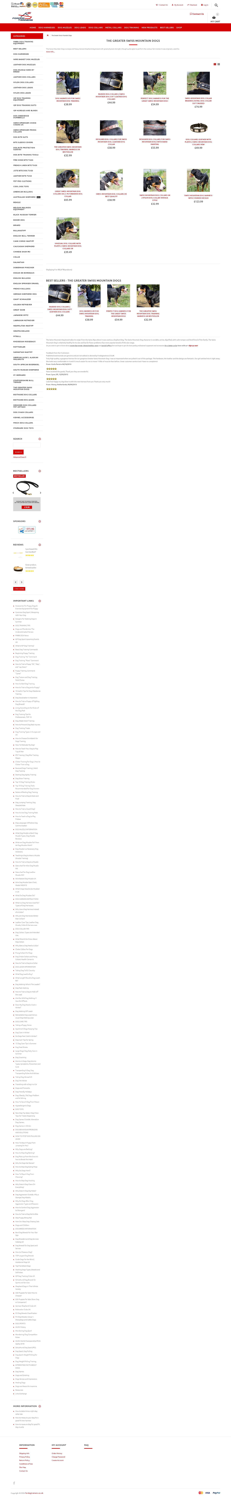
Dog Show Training (22, 778)
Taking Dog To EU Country (25, 970)
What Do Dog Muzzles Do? (25, 895)
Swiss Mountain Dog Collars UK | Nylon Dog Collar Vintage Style (155, 197)
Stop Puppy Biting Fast (23, 1217)
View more (19, 589)
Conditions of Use (26, 1464)
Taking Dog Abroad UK (23, 1077)
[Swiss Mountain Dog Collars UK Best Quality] (111, 179)
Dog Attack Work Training (24, 721)
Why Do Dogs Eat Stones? (24, 1163)
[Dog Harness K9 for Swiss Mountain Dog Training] (67, 83)
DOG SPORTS (20, 1323)
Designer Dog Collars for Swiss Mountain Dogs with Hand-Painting (154, 141)
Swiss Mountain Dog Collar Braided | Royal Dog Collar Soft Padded (198, 100)
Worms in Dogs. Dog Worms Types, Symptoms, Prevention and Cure (27, 1064)
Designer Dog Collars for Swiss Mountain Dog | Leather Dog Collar (111, 141)
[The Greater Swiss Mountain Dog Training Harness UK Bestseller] (67, 131)
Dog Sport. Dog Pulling (23, 1351)
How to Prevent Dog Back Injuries (27, 724)
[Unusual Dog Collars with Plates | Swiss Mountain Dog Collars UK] (67, 228)
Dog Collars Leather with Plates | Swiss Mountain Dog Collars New (198, 142)
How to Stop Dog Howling (25, 1180)
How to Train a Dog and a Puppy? (27, 687)
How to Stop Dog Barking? (25, 1153)
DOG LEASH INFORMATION (25, 967)
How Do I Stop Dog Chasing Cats (27, 1221)
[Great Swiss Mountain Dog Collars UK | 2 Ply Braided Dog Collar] (67, 178)
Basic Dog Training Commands (26, 649)
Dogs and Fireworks (22, 1088)
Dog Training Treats (22, 728)
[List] (219, 64)
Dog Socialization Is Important (26, 697)
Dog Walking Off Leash (24, 1011)
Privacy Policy (24, 1457)
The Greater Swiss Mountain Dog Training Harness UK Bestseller (68, 149)
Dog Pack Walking (22, 988)
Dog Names (19, 1371)
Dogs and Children (22, 1225)
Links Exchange (21, 1393)
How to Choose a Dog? (23, 1252)
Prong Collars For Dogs (23, 953)
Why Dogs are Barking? (23, 1149)
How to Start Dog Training (25, 683)
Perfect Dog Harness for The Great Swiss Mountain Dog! (118, 313)
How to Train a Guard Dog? (25, 809)
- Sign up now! (193, 346)
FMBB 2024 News (22, 635)
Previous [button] (13, 492)
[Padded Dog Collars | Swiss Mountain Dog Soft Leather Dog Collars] (111, 81)
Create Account (58, 1460)
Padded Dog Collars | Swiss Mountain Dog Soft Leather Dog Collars (111, 96)
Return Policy (24, 1460)
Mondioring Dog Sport (23, 1330)
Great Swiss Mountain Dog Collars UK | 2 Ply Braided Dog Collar (68, 193)
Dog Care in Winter (22, 1032)
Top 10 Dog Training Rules (25, 782)
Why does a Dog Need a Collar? (26, 945)
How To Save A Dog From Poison (27, 1102)
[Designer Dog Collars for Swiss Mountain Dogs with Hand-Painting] (154, 127)
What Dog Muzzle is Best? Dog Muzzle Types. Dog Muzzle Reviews (26, 836)
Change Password (58, 1457)
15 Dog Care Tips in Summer (25, 1043)
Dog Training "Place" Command (26, 660)
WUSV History (20, 1327)
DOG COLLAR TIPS (22, 929)
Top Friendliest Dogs (23, 1266)
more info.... (50, 51)
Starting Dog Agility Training (25, 774)
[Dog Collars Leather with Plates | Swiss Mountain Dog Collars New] (198, 128)
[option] (59, 307)
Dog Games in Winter (23, 1126)
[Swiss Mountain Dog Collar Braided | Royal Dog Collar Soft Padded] (198, 83)
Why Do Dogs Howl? (22, 1170)
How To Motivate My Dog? (25, 745)
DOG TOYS (19, 1109)
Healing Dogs (20, 1382)
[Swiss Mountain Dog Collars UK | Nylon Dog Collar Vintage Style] (154, 180)
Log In (206, 5)
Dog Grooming (20, 1057)
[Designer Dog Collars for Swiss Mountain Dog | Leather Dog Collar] (111, 127)
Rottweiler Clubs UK (22, 1309)
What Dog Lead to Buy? (24, 974)
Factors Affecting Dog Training (26, 792)
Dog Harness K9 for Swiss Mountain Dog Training (89, 313)
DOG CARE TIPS (21, 1021)
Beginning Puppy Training (24, 653)
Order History (57, 1453)
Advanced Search (19, 457)
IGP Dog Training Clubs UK (25, 1276)
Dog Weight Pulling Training (25, 1361)
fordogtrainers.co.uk (34, 1493)
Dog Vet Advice (21, 1080)
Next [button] (40, 492)
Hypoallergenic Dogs (23, 1105)
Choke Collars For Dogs (24, 949)
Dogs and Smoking (22, 1375)
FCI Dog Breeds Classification (26, 1313)
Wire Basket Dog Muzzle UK (25, 878)
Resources (19, 1390)
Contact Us (198, 13)
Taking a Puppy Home (23, 1025)
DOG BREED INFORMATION (25, 1228)
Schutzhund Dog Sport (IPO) (25, 1347)
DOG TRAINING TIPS (22, 625)
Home (47, 35)
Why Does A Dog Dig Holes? (25, 1190)
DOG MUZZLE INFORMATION (26, 829)
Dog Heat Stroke (21, 1047)
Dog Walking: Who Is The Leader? (27, 984)
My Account (178, 5)
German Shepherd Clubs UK (25, 1306)
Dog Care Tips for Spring (24, 1040)
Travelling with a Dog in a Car (26, 1084)
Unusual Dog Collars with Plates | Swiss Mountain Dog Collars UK (68, 246)
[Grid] (215, 64)
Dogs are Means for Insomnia (26, 1386)
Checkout (193, 5)
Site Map (22, 1467)
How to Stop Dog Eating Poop (26, 1166)
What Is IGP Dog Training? (24, 645)
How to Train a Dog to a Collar (26, 963)
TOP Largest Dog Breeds (24, 1255)
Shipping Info (24, 1453)
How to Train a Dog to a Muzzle (26, 862)
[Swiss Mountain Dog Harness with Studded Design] (198, 180)
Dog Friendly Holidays (23, 1091)
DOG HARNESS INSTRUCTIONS (26, 899)
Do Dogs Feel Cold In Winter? (26, 1036)
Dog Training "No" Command (26, 656)
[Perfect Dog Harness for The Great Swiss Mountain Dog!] (154, 83)
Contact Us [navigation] (163, 5)
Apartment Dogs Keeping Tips (26, 1029)
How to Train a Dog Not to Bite (26, 1214)
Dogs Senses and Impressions (26, 1379)
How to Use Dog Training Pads (26, 812)
